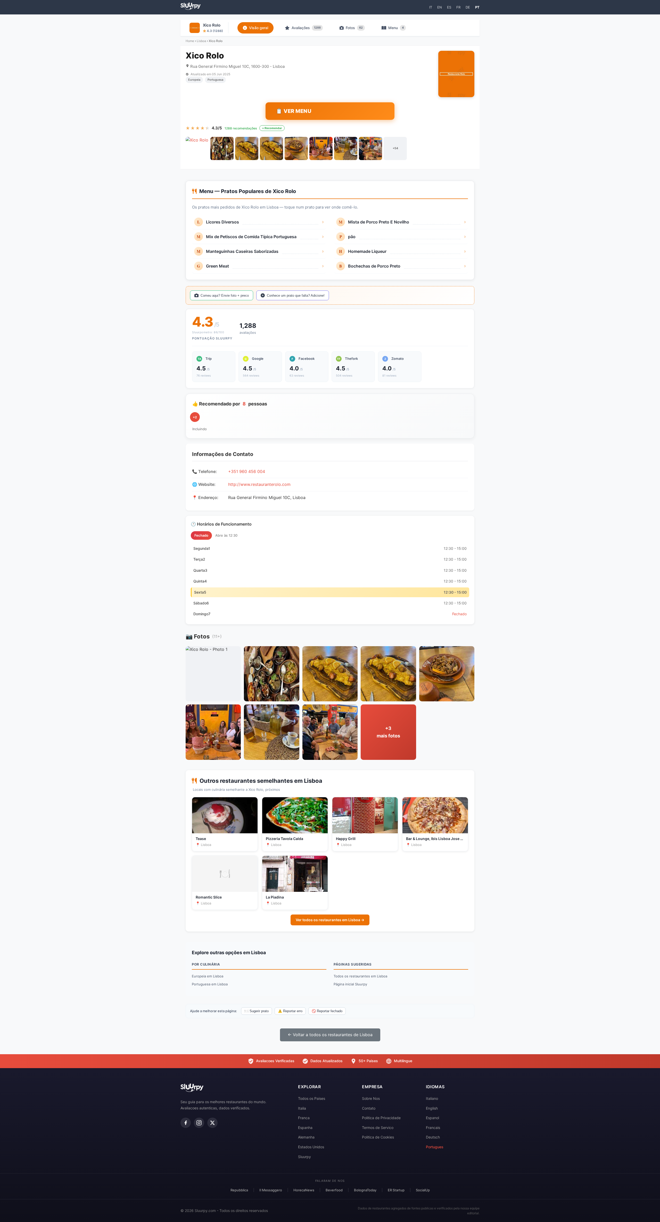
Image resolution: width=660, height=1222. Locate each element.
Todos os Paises (311, 1098)
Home (190, 41)
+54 (395, 148)
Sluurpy (304, 1156)
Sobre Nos (371, 1098)
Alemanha (306, 1137)
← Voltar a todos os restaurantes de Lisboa (330, 1034)
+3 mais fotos (388, 732)
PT (477, 7)
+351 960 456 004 (246, 471)
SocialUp (423, 1190)
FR (458, 7)
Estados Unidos (311, 1147)
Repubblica (239, 1190)
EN (439, 7)
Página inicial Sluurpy (350, 984)
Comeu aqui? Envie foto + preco (225, 295)
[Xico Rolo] (197, 148)
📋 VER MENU (293, 111)
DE (468, 7)
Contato (368, 1108)
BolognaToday (365, 1190)
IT (430, 7)
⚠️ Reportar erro (290, 1011)
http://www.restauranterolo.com (259, 484)
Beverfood (334, 1190)
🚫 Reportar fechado (327, 1011)
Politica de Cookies (378, 1137)
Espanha (305, 1127)
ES (449, 7)
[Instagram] (199, 1123)
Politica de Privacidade (381, 1118)
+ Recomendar (272, 128)
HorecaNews (303, 1190)
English (432, 1108)
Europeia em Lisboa (207, 976)
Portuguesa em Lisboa (210, 984)
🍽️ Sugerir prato (256, 1011)
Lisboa (201, 41)
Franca (304, 1118)
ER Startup (396, 1190)
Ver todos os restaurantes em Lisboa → (330, 920)
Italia (302, 1108)
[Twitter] (212, 1123)
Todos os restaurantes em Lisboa (360, 976)
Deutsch (433, 1137)
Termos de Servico (377, 1127)
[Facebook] (185, 1123)
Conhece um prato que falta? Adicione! (296, 295)
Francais (433, 1127)
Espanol (432, 1118)
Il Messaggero (270, 1190)
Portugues (434, 1147)
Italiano (432, 1098)
